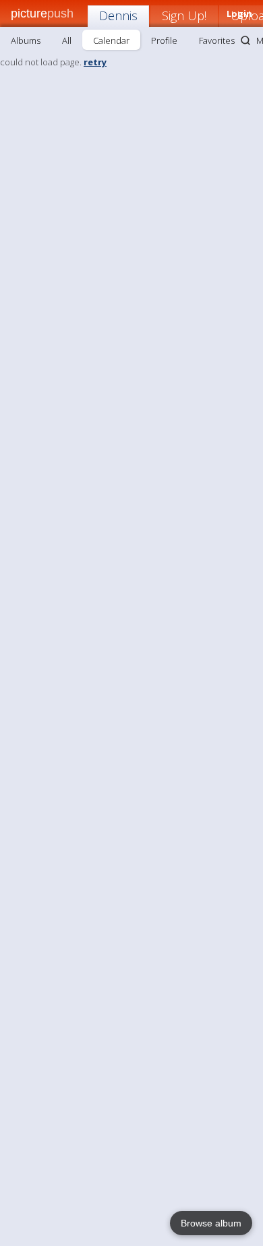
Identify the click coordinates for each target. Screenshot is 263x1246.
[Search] (245, 40)
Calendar (111, 40)
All (66, 40)
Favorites (217, 40)
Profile (164, 40)
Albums (25, 40)
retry (95, 62)
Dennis (118, 15)
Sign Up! (184, 15)
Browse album (211, 1223)
